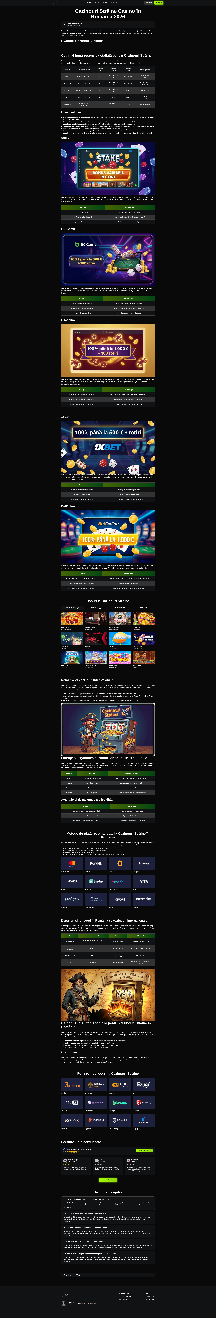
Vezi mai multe (108, 1180)
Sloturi (142, 607)
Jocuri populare (71, 607)
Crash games (118, 607)
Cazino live (94, 607)
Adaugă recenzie (144, 1150)
